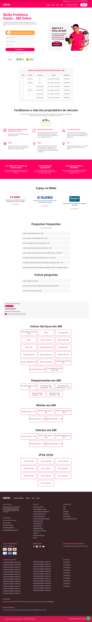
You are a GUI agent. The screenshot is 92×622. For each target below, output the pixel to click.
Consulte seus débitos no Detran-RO (42, 588)
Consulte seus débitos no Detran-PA (11, 586)
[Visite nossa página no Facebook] (37, 546)
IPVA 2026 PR (63, 461)
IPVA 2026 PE (46, 483)
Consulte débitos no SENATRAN (41, 511)
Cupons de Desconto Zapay (70, 518)
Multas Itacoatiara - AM (46, 411)
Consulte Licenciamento (39, 516)
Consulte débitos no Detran (39, 509)
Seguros (35, 537)
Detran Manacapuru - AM (63, 436)
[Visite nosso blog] (34, 546)
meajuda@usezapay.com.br (11, 530)
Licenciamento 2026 (38, 523)
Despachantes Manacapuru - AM (63, 387)
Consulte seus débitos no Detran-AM (42, 576)
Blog (57, 5)
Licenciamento (63, 333)
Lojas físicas (8, 522)
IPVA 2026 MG (46, 461)
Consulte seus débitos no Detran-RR (11, 590)
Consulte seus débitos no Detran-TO (11, 593)
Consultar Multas (37, 526)
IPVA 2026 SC (63, 468)
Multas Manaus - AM (37, 419)
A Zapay (48, 5)
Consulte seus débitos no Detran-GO (12, 581)
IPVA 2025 (65, 511)
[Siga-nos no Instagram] (40, 546)
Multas (27, 498)
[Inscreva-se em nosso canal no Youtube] (43, 546)
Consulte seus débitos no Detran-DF (11, 562)
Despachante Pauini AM (63, 362)
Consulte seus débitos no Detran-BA (42, 571)
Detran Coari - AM (28, 436)
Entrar (83, 4)
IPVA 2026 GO (46, 476)
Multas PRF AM (63, 355)
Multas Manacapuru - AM (63, 411)
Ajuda (61, 5)
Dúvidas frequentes (9, 527)
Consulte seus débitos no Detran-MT (12, 583)
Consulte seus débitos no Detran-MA (42, 580)
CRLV (29, 340)
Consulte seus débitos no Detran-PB (42, 585)
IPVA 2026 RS (29, 468)
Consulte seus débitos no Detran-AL (42, 578)
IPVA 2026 (65, 514)
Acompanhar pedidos (70, 4)
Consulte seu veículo (38, 506)
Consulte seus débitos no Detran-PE (11, 571)
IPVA (46, 333)
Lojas (53, 5)
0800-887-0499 (9, 525)
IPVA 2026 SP (29, 461)
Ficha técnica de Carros (38, 535)
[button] (46, 233)
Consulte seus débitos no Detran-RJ (42, 561)
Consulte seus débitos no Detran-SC (11, 569)
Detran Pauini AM (46, 362)
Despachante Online (38, 528)
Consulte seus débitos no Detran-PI (11, 588)
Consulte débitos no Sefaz (39, 514)
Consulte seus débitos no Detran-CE (11, 574)
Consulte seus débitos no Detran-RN (42, 568)
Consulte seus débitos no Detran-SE (42, 590)
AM (33, 498)
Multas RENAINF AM (28, 362)
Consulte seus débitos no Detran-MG (12, 564)
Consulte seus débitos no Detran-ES (42, 573)
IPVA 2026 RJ (46, 468)
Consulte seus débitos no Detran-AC (11, 579)
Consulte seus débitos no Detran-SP (42, 564)
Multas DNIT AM (46, 355)
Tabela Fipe (36, 533)
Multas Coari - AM (28, 411)
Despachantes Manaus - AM (37, 394)
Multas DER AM (28, 355)
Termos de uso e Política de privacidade (23, 53)
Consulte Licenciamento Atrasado (41, 518)
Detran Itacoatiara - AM (46, 436)
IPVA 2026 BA (29, 476)
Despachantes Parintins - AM (54, 394)
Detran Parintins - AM (55, 444)
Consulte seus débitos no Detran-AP (11, 576)
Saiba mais (51, 601)
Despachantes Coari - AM (28, 387)
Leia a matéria (15, 204)
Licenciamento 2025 (38, 521)
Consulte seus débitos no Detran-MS (42, 583)
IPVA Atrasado (66, 516)
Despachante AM (46, 347)
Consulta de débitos (18, 498)
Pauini (37, 498)
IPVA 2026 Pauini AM (37, 369)
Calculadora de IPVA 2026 (28, 332)
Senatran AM (63, 347)
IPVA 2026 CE (63, 476)
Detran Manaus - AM (37, 444)
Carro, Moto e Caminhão (10, 308)
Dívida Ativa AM (63, 340)
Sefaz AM (28, 347)
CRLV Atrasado (46, 340)
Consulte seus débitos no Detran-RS (42, 566)
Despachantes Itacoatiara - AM (46, 387)
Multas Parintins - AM (55, 419)
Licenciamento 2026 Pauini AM (54, 369)
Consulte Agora (19, 49)
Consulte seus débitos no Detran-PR (11, 567)
